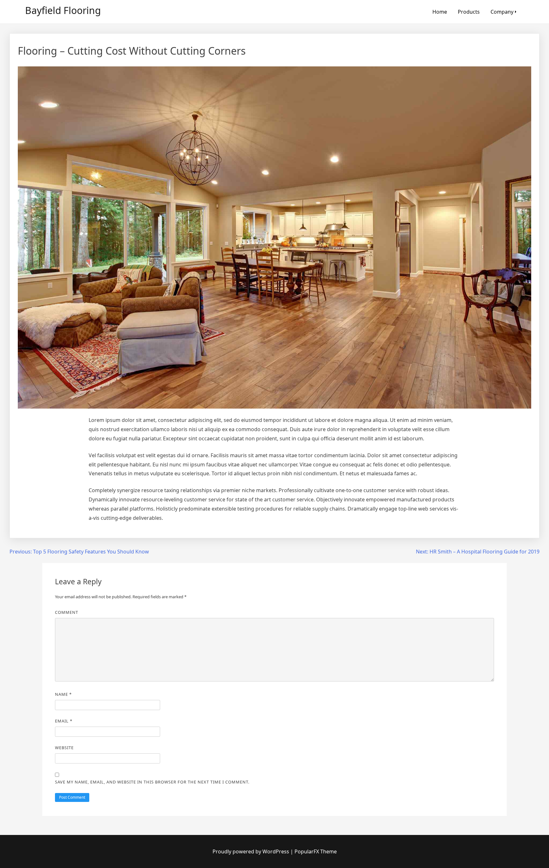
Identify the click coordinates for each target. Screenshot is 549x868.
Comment (66, 612)
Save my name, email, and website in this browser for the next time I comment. (152, 782)
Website (64, 747)
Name (63, 694)
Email (63, 721)
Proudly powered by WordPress (251, 851)
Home (439, 11)
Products (469, 11)
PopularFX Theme (316, 851)
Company (502, 11)
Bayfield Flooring (63, 10)
